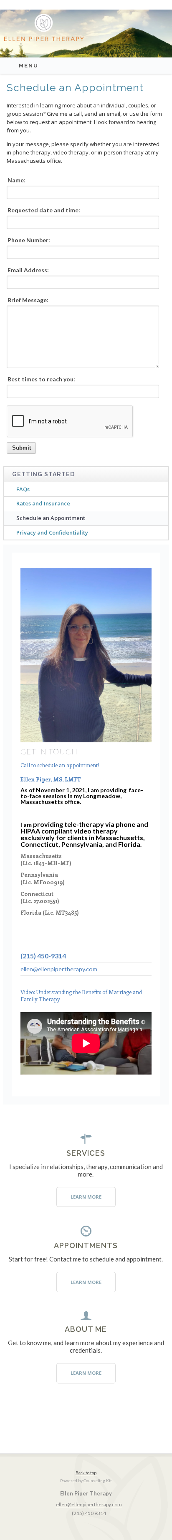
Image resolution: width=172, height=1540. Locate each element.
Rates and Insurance (43, 503)
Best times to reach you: (41, 379)
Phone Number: (29, 240)
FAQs (23, 489)
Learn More (86, 1197)
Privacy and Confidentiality (52, 532)
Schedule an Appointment (50, 518)
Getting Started (43, 474)
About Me (86, 1329)
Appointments (86, 1245)
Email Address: (28, 270)
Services (85, 1153)
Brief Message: (28, 300)
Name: (16, 180)
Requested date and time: (44, 210)
